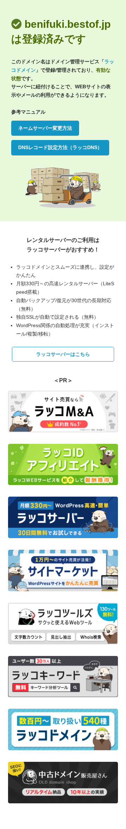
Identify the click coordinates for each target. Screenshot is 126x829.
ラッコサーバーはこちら (63, 354)
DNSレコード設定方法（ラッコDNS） (60, 147)
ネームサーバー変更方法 (45, 128)
